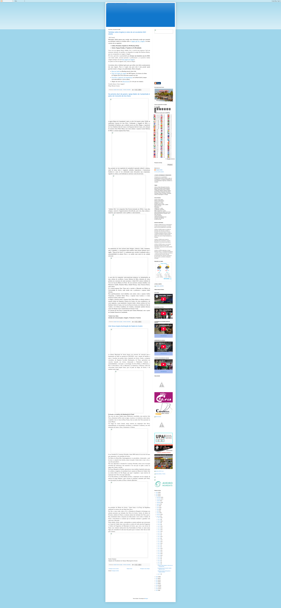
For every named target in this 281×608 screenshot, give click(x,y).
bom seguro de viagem (128, 59)
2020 (157, 581)
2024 (157, 495)
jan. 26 (159, 524)
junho (158, 507)
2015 (157, 590)
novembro (159, 499)
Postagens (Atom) (115, 570)
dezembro (159, 497)
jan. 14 (159, 545)
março (158, 512)
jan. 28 (159, 522)
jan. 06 (159, 557)
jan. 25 (159, 526)
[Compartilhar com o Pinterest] (140, 89)
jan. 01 (159, 574)
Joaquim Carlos (159, 169)
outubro (158, 500)
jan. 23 (159, 529)
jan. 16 (159, 541)
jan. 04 (159, 560)
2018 (157, 585)
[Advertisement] (163, 58)
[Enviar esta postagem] (133, 89)
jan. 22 (159, 531)
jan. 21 (159, 533)
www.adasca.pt (164, 335)
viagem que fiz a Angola (138, 41)
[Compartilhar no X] (138, 89)
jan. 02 (159, 563)
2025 (157, 494)
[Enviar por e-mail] (135, 89)
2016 (157, 588)
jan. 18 (159, 538)
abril (158, 511)
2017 (157, 586)
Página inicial (129, 568)
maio (158, 509)
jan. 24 (159, 527)
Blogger (146, 598)
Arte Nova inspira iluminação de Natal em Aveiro (125, 326)
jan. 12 (159, 548)
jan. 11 (159, 550)
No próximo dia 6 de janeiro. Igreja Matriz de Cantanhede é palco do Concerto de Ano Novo (129, 95)
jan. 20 (159, 534)
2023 (157, 576)
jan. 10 (159, 551)
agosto (158, 504)
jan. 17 (159, 539)
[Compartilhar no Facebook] (139, 89)
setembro (159, 502)
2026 (157, 492)
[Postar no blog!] (136, 89)
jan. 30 (159, 519)
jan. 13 (159, 546)
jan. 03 (159, 562)
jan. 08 (159, 555)
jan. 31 (159, 517)
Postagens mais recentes (114, 568)
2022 (157, 578)
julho (158, 505)
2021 (157, 580)
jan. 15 (159, 543)
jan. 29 (159, 521)
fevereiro (158, 514)
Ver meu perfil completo (159, 171)
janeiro (158, 516)
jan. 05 (159, 558)
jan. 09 (159, 553)
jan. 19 (159, 536)
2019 (157, 583)
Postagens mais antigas (145, 568)
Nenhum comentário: (127, 89)
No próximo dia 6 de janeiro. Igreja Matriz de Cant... (164, 569)
